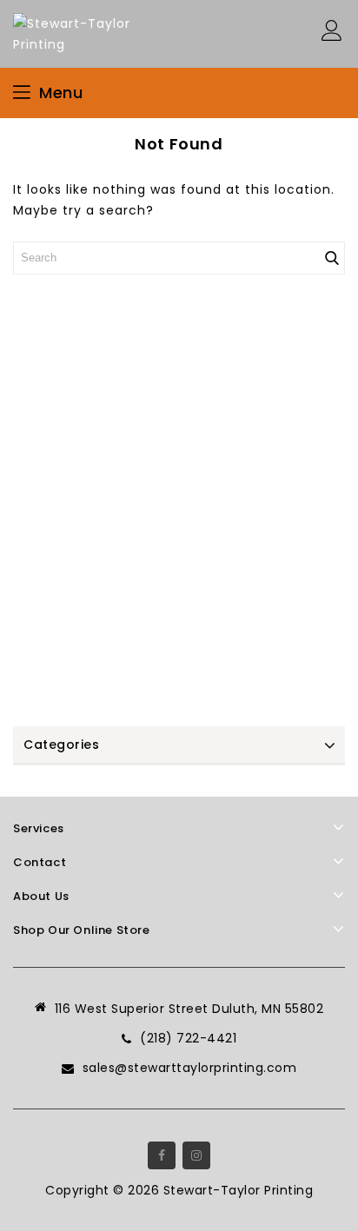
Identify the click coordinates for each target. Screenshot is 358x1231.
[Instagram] (196, 1155)
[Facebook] (162, 1155)
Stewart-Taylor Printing (238, 1190)
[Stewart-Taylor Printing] (78, 33)
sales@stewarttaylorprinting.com (190, 1067)
